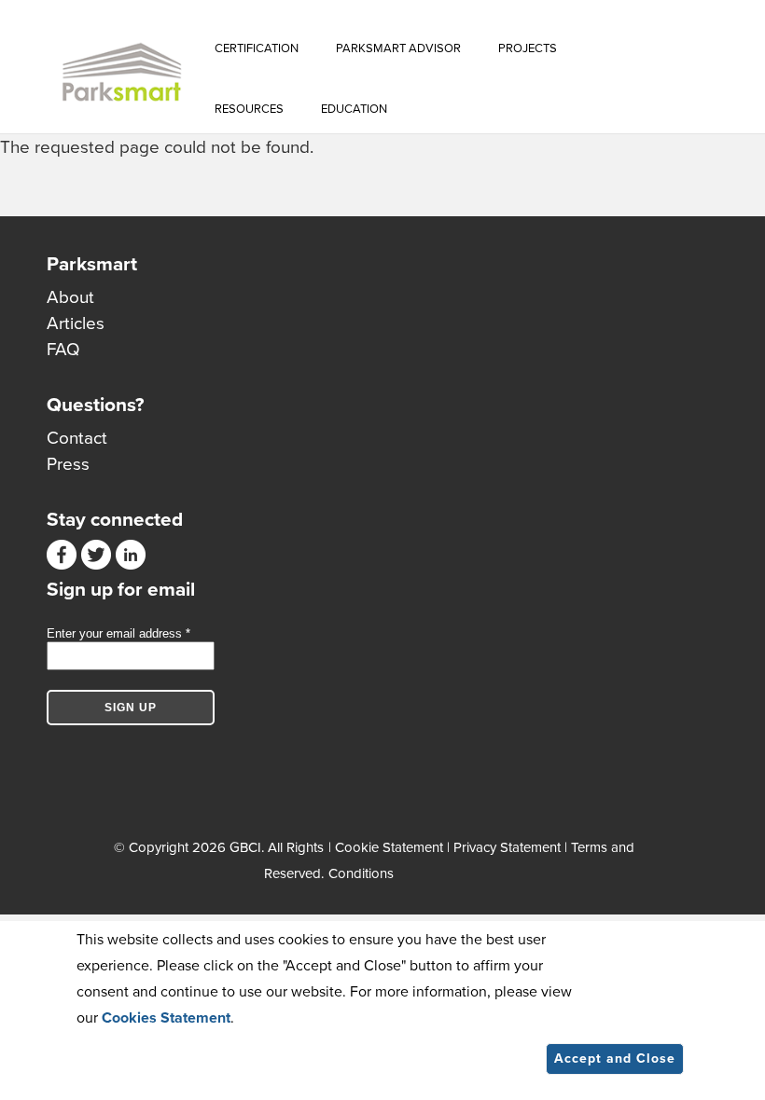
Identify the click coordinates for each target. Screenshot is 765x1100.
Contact (77, 438)
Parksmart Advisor (398, 48)
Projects (527, 48)
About (70, 297)
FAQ (63, 349)
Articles (75, 323)
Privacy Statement (507, 847)
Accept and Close (614, 1058)
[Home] (121, 72)
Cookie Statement (389, 847)
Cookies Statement (166, 1018)
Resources (249, 109)
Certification (257, 48)
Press (68, 464)
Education (354, 109)
